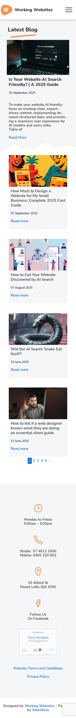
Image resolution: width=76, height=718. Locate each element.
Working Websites (40, 705)
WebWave (40, 710)
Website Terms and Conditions (38, 668)
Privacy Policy (38, 676)
